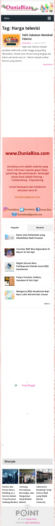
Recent (40, 227)
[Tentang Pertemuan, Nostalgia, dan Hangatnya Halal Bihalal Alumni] (27, 476)
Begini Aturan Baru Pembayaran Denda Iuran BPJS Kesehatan (32, 266)
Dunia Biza (26, 43)
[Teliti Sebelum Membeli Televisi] (11, 40)
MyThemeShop (32, 522)
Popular (15, 227)
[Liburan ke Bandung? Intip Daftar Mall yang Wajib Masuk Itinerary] (44, 476)
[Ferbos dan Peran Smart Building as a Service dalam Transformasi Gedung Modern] (10, 476)
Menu (6, 18)
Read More (48, 64)
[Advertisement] (27, 104)
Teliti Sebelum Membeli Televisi (37, 36)
